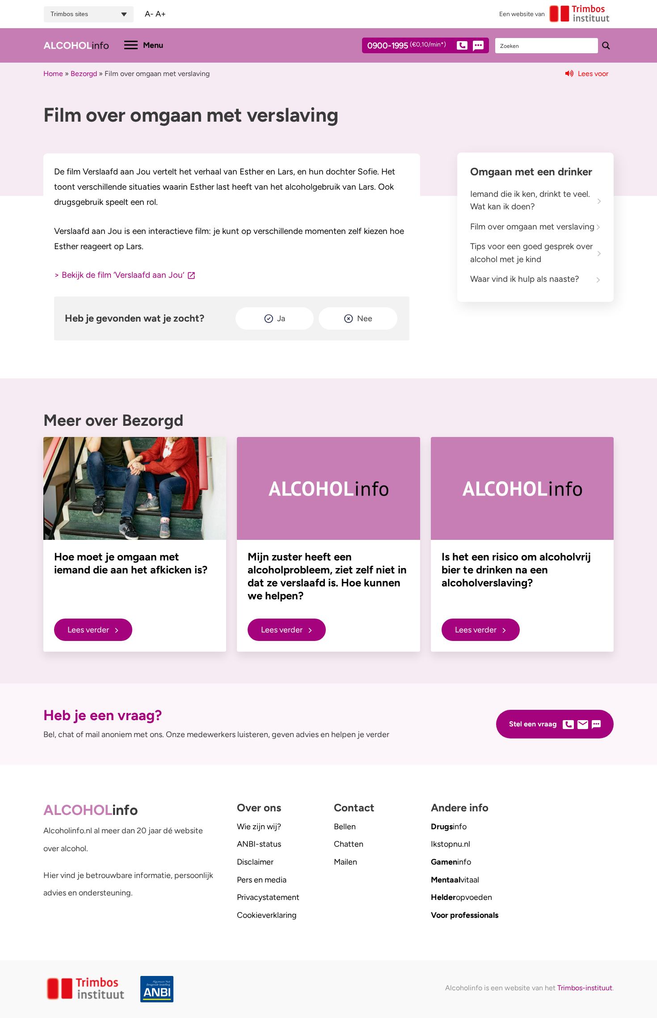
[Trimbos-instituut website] (86, 989)
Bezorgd (84, 73)
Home (53, 73)
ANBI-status (259, 844)
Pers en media (261, 880)
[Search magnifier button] (606, 45)
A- (149, 14)
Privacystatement (268, 897)
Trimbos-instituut (584, 988)
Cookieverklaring (267, 915)
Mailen (345, 862)
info (449, 826)
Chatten (348, 844)
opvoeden (461, 897)
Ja (281, 318)
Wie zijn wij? (259, 826)
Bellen (345, 826)
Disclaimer (255, 862)
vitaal (455, 880)
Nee (364, 318)
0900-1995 (406, 46)
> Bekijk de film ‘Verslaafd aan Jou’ (119, 275)
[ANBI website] (159, 989)
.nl (450, 844)
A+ (161, 14)
